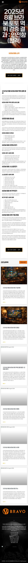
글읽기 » (4, 302)
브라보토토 (13, 60)
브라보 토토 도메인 (20, 65)
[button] (2, 2)
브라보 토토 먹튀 (19, 67)
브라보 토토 (3, 57)
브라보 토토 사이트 (11, 67)
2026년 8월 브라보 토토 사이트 (11, 447)
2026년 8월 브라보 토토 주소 (10, 488)
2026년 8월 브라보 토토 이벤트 (11, 409)
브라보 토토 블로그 (10, 68)
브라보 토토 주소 (12, 65)
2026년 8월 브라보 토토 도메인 (11, 327)
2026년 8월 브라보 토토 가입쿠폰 (11, 288)
